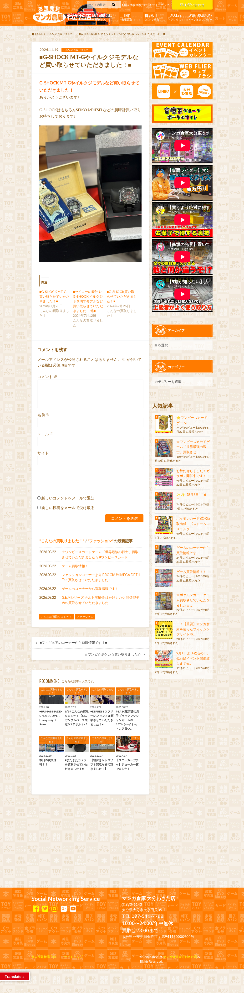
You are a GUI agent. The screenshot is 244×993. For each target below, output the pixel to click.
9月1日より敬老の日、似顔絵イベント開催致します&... (193, 658)
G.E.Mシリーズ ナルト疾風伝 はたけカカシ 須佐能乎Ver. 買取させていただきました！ (100, 600)
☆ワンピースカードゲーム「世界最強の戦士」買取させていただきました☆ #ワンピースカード (100, 554)
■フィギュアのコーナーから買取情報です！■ (73, 643)
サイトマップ (160, 5)
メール (45, 434)
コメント (47, 376)
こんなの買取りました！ (62, 540)
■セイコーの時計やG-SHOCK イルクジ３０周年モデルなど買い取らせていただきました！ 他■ (88, 301)
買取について (102, 16)
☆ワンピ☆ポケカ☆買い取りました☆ (112, 654)
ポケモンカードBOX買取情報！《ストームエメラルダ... (193, 523)
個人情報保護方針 (135, 5)
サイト (43, 453)
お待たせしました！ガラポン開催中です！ (193, 473)
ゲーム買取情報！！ (77, 566)
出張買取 (127, 16)
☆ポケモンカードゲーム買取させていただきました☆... (193, 600)
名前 (43, 414)
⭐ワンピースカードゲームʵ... (191, 420)
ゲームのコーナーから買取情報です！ (90, 589)
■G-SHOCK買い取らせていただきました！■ (122, 296)
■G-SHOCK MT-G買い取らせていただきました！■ (54, 296)
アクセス (175, 16)
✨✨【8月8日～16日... (191, 497)
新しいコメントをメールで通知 (68, 498)
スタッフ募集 (151, 16)
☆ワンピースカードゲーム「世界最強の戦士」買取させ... (193, 447)
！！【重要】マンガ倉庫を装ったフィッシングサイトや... (193, 629)
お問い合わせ (194, 5)
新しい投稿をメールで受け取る (68, 507)
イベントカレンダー (200, 16)
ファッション (100, 540)
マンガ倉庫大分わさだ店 (180, 957)
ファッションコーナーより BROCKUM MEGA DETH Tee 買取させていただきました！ (101, 577)
